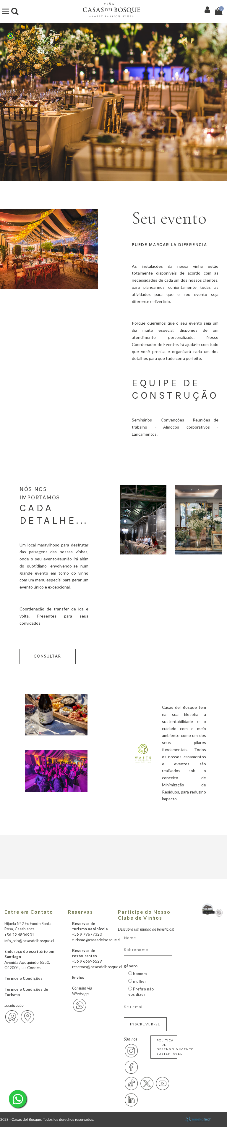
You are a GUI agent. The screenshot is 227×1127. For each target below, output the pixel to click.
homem (139, 973)
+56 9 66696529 (87, 961)
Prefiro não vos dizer (141, 992)
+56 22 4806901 (19, 934)
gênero (130, 966)
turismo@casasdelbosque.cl (96, 939)
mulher (139, 981)
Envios (78, 977)
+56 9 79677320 (87, 934)
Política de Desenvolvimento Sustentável (167, 1046)
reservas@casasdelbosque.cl (97, 966)
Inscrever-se (145, 1024)
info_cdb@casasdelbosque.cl (29, 940)
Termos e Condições (23, 978)
